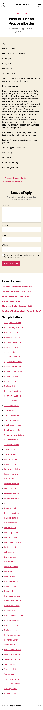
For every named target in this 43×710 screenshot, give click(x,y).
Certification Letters (12, 396)
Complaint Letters (11, 420)
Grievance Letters (11, 513)
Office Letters (10, 586)
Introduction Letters (12, 542)
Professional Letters (12, 601)
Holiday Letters (10, 523)
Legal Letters (9, 562)
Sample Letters (21, 4)
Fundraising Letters (12, 498)
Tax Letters (9, 674)
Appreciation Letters (12, 366)
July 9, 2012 (29, 29)
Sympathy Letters (11, 669)
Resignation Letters (12, 630)
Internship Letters (11, 532)
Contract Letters (11, 440)
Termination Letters (12, 679)
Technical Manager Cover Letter (16, 291)
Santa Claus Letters (12, 650)
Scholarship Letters (12, 654)
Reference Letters (11, 620)
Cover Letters (10, 449)
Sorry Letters (9, 664)
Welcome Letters (11, 693)
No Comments (23, 32)
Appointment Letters (13, 362)
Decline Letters (10, 459)
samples (17, 29)
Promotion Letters (11, 606)
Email (4, 235)
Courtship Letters (11, 445)
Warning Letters (10, 689)
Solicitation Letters (12, 659)
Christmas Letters (11, 406)
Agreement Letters (12, 337)
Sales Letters (9, 645)
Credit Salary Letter (11, 301)
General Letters (10, 503)
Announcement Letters (13, 342)
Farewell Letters (11, 474)
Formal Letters (10, 488)
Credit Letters (10, 454)
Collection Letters (11, 415)
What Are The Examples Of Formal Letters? (21, 311)
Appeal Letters (10, 352)
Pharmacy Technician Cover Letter (18, 306)
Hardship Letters (11, 518)
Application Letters (12, 357)
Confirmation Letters (13, 430)
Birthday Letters (11, 376)
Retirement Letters (12, 635)
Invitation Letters (11, 547)
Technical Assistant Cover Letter (17, 287)
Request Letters (11, 625)
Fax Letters (9, 479)
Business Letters (11, 386)
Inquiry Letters (10, 528)
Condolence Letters (12, 425)
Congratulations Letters (14, 435)
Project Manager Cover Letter (15, 296)
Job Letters (9, 552)
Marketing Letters (11, 581)
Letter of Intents (11, 567)
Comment (6, 206)
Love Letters (9, 576)
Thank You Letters (12, 684)
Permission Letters (12, 596)
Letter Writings (10, 571)
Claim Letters (9, 410)
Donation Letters (11, 464)
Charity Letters (10, 401)
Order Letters (9, 591)
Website (5, 245)
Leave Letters (10, 557)
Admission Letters (11, 332)
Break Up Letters (11, 381)
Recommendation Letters (14, 615)
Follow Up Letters (11, 484)
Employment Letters (12, 469)
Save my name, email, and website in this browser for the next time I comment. (21, 256)
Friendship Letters (11, 493)
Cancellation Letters (12, 391)
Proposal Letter (21, 14)
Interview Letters (11, 537)
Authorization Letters (13, 371)
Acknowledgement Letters (15, 327)
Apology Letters (11, 347)
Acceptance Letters (12, 323)
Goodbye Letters (11, 508)
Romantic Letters (11, 640)
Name (5, 225)
